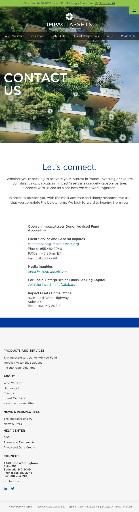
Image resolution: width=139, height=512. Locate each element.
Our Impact (38, 36)
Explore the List (105, 3)
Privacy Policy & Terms (20, 506)
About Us (59, 36)
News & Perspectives (86, 36)
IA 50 (109, 36)
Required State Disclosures (50, 506)
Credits (72, 506)
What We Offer (14, 36)
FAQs (7, 437)
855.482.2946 (51, 249)
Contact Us (128, 36)
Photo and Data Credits (20, 447)
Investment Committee (19, 403)
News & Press (13, 424)
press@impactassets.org (47, 271)
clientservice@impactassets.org (53, 244)
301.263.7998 (46, 258)
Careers (9, 393)
